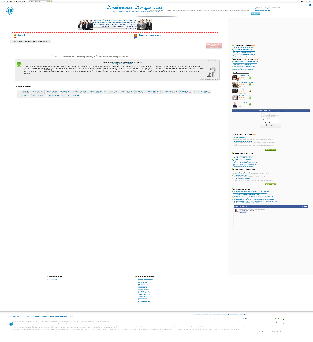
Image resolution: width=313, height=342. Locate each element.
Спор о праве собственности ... (169, 91)
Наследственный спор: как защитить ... (244, 47)
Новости (224, 314)
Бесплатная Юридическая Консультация (193, 326)
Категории (205, 314)
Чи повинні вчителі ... (185, 91)
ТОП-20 (210, 314)
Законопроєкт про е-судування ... (242, 140)
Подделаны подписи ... (23, 91)
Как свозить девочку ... (39, 95)
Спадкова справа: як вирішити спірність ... (245, 55)
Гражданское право (143, 284)
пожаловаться (215, 79)
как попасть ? (254, 73)
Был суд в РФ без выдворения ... (70, 95)
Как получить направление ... (80, 91)
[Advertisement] (244, 33)
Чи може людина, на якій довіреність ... (244, 66)
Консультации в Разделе (243, 59)
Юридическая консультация (172, 326)
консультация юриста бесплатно (38, 329)
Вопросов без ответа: (262, 10)
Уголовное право (142, 298)
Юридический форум (241, 189)
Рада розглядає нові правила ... (242, 137)
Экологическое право (144, 301)
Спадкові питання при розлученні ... (243, 157)
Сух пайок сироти (65, 91)
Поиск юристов (264, 111)
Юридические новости (242, 135)
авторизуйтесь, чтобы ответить (122, 64)
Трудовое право (142, 296)
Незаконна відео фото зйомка (241, 68)
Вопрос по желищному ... (111, 91)
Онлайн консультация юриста (200, 329)
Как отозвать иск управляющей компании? (245, 63)
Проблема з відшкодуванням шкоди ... (244, 54)
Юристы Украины (217, 314)
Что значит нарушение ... (24, 95)
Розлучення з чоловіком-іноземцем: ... (243, 156)
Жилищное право (142, 286)
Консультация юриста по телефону (215, 326)
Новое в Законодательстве (244, 169)
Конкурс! (21, 35)
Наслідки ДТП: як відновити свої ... (243, 52)
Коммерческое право (143, 289)
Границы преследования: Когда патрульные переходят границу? (251, 191)
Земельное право (142, 287)
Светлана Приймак (244, 75)
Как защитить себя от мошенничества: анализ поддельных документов (253, 196)
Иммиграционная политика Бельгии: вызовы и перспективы (250, 193)
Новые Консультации (242, 45)
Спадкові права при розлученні (242, 159)
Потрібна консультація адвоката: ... (243, 161)
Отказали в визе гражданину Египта (243, 64)
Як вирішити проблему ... (52, 91)
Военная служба (142, 282)
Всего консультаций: (262, 8)
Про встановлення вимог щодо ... (242, 178)
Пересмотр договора (153, 91)
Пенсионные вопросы (143, 291)
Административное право (145, 279)
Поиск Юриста (243, 314)
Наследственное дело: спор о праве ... (244, 49)
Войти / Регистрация (306, 1)
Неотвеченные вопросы (243, 153)
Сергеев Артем (243, 102)
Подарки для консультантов (150, 35)
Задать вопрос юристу (20, 323)
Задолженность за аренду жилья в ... (243, 69)
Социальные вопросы (143, 294)
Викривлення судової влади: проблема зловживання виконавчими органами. (254, 198)
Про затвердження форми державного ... (244, 172)
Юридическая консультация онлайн (162, 329)
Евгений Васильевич (244, 95)
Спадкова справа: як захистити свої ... (244, 51)
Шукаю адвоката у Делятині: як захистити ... (245, 162)
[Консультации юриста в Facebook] (245, 319)
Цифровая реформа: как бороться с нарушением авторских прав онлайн (253, 199)
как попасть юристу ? (276, 111)
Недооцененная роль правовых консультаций (246, 202)
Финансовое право (143, 299)
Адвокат (99, 323)
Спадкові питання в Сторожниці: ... (243, 165)
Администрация (198, 314)
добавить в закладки (20, 1)
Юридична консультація (233, 314)
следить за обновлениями (205, 79)
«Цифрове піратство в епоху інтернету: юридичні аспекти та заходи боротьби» (255, 201)
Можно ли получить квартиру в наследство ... (246, 61)
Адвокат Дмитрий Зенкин (246, 82)
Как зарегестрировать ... (126, 91)
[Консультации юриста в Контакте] (243, 319)
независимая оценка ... (53, 95)
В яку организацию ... (37, 91)
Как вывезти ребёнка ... (96, 91)
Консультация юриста (17, 41)
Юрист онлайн (64, 329)
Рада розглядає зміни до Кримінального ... (245, 144)
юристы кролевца (52, 279)
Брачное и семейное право (145, 280)
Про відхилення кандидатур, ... (241, 175)
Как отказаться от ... (140, 91)
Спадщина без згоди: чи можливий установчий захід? (248, 194)
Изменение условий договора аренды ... (244, 164)
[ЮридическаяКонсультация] (135, 8)
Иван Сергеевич (243, 89)
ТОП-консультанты (241, 73)
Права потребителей (144, 292)
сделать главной (9, 1)
